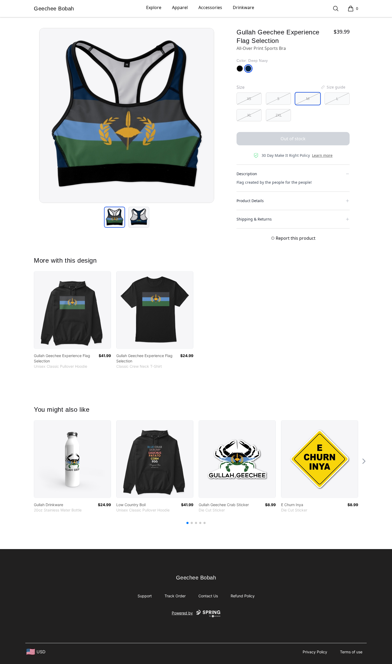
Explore (153, 7)
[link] (72, 310)
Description (247, 173)
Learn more (322, 155)
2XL (278, 115)
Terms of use (351, 652)
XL (249, 115)
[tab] (115, 217)
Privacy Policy (315, 652)
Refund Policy (243, 596)
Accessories (210, 7)
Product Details (250, 200)
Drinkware (243, 7)
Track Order (175, 596)
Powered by (182, 613)
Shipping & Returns (254, 219)
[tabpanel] (126, 115)
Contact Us (208, 596)
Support (145, 596)
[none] (332, 87)
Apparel (180, 7)
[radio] (249, 99)
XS (249, 98)
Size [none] (241, 87)
